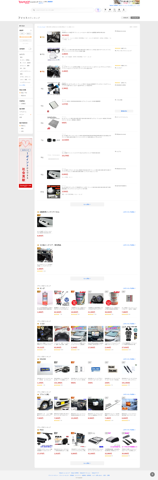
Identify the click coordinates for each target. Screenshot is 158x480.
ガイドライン (78, 475)
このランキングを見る (128, 212)
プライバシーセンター (64, 475)
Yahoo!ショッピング (64, 473)
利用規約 (72, 475)
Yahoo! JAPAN (114, 5)
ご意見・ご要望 (106, 475)
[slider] (20, 37)
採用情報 (89, 475)
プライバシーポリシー (53, 475)
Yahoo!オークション (85, 473)
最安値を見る (124, 111)
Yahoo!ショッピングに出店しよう (127, 5)
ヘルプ (138, 5)
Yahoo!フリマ (95, 473)
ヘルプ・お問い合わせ (97, 475)
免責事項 (84, 475)
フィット (64, 31)
